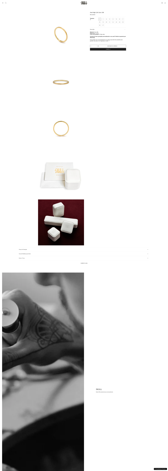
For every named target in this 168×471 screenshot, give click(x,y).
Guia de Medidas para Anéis (25, 253)
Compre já (108, 49)
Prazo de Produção (23, 249)
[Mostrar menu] (2, 2)
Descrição (92, 29)
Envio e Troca (22, 258)
